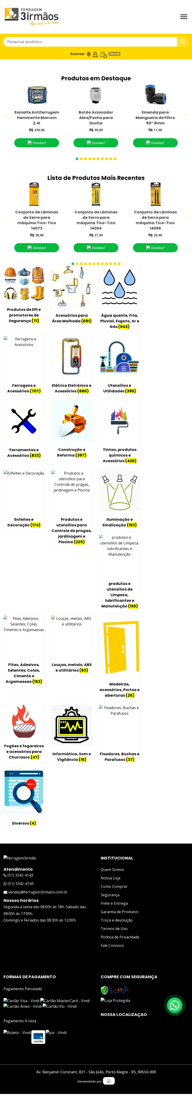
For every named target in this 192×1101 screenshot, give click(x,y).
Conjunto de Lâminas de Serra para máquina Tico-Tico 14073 (36, 220)
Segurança (110, 894)
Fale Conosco (112, 945)
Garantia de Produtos (119, 911)
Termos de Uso (114, 928)
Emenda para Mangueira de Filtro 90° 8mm (155, 118)
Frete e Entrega (114, 903)
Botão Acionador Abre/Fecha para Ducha (96, 118)
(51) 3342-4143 (20, 875)
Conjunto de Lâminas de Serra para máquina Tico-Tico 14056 (155, 220)
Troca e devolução (117, 920)
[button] (77, 158)
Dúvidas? (39, 143)
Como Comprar (114, 886)
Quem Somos (112, 869)
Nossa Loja (110, 878)
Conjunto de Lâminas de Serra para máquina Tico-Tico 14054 (95, 220)
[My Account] (95, 53)
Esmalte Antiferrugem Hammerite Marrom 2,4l (37, 118)
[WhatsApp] (174, 1005)
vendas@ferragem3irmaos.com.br (37, 892)
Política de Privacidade (120, 937)
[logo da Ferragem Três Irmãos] (20, 858)
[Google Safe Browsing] (115, 988)
